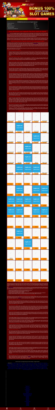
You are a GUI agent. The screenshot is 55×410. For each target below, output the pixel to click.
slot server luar (11, 287)
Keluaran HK (25, 364)
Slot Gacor (29, 364)
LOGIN (38, 19)
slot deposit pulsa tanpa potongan (34, 367)
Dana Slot (46, 363)
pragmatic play (36, 43)
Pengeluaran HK (14, 363)
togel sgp (31, 368)
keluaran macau (44, 368)
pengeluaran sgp (39, 365)
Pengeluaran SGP (41, 363)
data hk (27, 366)
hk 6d (24, 368)
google (29, 356)
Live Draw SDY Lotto (27, 387)
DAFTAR (17, 19)
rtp (25, 367)
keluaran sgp (36, 366)
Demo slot (8, 33)
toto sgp (33, 366)
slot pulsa (30, 366)
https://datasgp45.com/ (27, 395)
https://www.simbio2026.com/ (27, 394)
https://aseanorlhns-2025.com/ (27, 393)
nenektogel (27, 402)
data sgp (18, 368)
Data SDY (27, 386)
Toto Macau (27, 388)
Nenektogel (27, 403)
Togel (11, 363)
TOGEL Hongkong (25, 369)
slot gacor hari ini (13, 368)
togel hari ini (10, 366)
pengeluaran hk (45, 365)
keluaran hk (24, 366)
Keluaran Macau (43, 364)
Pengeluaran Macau (27, 401)
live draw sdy (15, 367)
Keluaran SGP (37, 363)
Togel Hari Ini (27, 363)
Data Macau (27, 396)
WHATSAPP (34, 409)
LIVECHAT (48, 409)
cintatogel (27, 404)
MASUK (7, 409)
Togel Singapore (31, 363)
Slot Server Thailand (17, 365)
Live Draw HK (30, 369)
